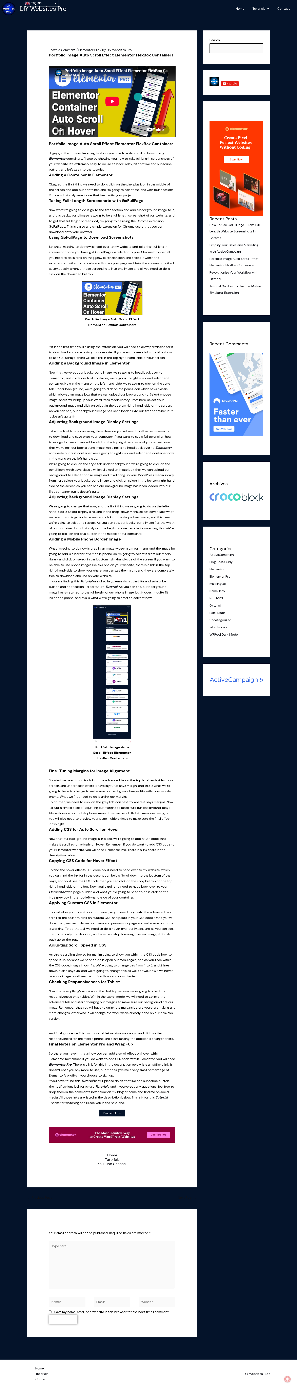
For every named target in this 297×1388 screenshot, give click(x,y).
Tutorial (86, 581)
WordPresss (218, 627)
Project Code (112, 1113)
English (36, 3)
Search (215, 40)
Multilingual (218, 584)
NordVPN (216, 598)
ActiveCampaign (222, 555)
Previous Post (40, 1197)
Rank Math (217, 613)
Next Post (187, 1197)
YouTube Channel (112, 1163)
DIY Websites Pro (43, 9)
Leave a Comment (62, 50)
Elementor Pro (88, 50)
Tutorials (258, 8)
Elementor (57, 158)
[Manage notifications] (287, 1379)
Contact (283, 8)
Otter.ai (215, 605)
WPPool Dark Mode (224, 634)
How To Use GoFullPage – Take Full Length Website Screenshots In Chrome (235, 231)
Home (240, 8)
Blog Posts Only (221, 562)
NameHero (217, 591)
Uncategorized (220, 620)
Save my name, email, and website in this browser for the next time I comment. (111, 1312)
